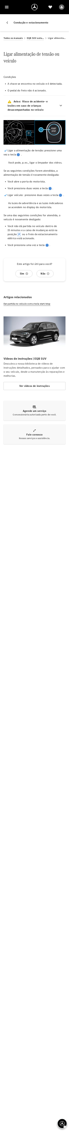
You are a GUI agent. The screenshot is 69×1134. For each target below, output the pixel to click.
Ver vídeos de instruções (34, 386)
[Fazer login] (61, 7)
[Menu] (7, 7)
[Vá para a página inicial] (34, 7)
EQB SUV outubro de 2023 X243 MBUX (35, 38)
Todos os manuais (13, 38)
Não (43, 273)
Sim (22, 273)
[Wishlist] (50, 7)
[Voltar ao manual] (9, 23)
